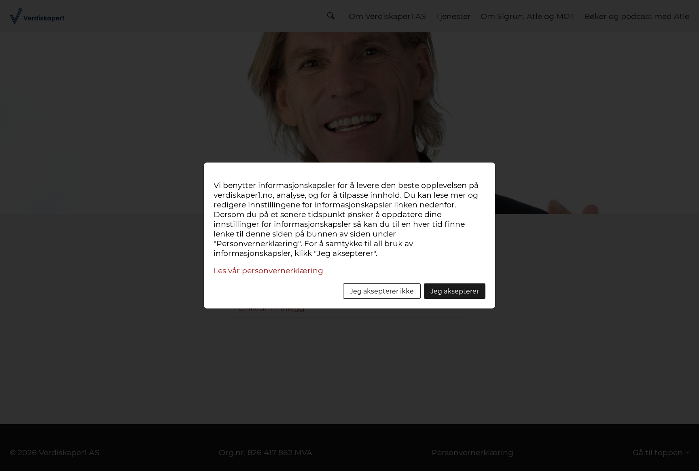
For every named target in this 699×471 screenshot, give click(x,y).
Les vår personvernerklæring (268, 270)
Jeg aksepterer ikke (382, 291)
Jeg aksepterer (454, 291)
